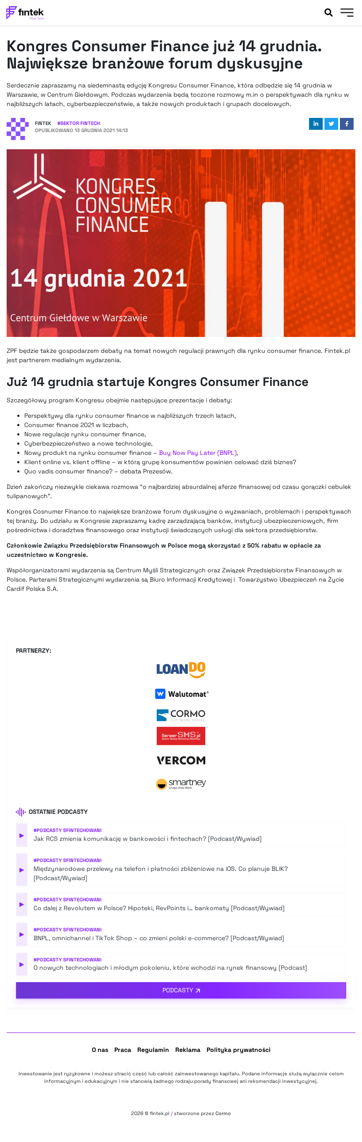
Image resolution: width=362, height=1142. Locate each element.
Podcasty (177, 990)
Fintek (43, 123)
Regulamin (153, 1050)
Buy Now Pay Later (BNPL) (198, 453)
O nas (100, 1050)
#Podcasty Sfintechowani (68, 830)
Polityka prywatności (239, 1050)
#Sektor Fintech (78, 123)
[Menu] (346, 13)
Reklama (187, 1050)
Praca (122, 1050)
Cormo (223, 1113)
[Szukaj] (328, 12)
